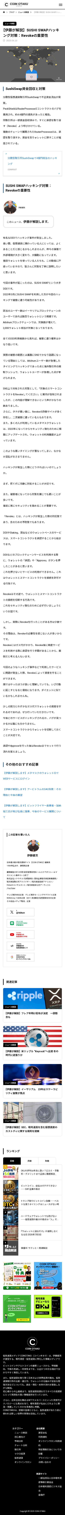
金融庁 (41, 1495)
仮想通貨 (19, 1458)
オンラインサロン (23, 1462)
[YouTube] (20, 934)
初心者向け (20, 1437)
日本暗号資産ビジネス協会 (50, 1488)
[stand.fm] (20, 946)
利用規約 (42, 1437)
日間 (12, 1161)
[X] (20, 912)
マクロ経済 (20, 1454)
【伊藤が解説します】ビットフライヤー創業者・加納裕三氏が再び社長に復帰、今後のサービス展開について (32, 811)
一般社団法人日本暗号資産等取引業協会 (50, 1480)
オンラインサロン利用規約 (50, 1443)
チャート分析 (21, 1445)
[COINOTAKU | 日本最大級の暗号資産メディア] (16, 5)
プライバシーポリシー (49, 1458)
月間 (29, 1161)
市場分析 (19, 1441)
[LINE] (20, 923)
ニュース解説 (10, 24)
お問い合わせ (44, 1462)
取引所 (18, 1449)
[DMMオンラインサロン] (20, 957)
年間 (47, 1161)
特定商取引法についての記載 (50, 1451)
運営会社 (42, 1433)
